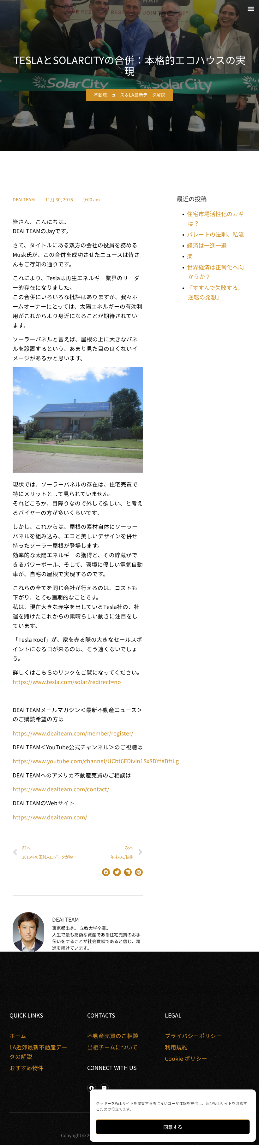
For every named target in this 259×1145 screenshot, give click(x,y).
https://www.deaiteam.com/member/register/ (73, 733)
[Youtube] (104, 1087)
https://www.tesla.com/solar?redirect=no (67, 682)
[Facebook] (91, 1087)
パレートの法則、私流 (215, 234)
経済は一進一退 (207, 245)
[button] (250, 8)
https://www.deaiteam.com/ (50, 817)
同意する (172, 1127)
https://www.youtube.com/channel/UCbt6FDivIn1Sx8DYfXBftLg (96, 761)
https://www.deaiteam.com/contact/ (61, 789)
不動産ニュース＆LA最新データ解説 (129, 94)
